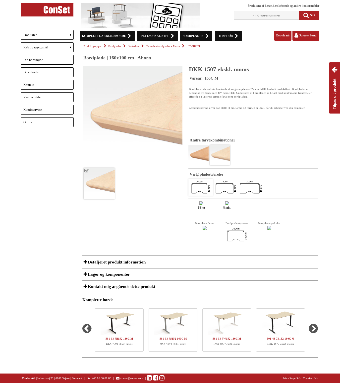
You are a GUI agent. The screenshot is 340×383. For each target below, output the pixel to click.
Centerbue (133, 46)
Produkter (48, 36)
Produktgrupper (92, 46)
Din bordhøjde (33, 60)
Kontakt (28, 85)
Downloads (31, 72)
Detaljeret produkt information (116, 262)
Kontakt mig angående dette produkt (121, 286)
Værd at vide (32, 97)
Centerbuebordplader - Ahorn (163, 46)
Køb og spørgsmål (48, 48)
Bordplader (114, 46)
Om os (27, 122)
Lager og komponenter (108, 274)
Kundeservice (32, 110)
